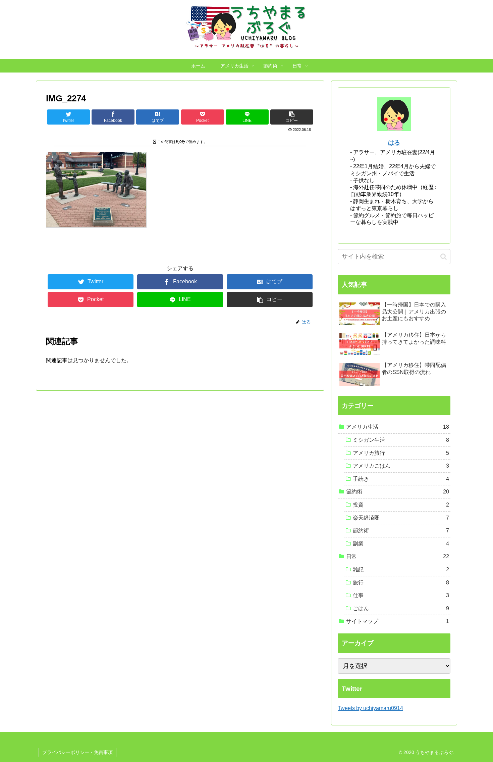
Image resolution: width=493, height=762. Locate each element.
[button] (443, 256)
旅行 (401, 582)
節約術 (397, 491)
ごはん (401, 608)
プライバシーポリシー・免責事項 (77, 752)
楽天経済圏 (401, 518)
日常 (397, 556)
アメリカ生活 (397, 427)
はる (394, 142)
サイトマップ (397, 621)
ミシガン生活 (401, 440)
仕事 (401, 595)
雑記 (401, 569)
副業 (401, 543)
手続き (401, 479)
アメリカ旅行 (401, 453)
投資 (401, 505)
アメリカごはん (401, 466)
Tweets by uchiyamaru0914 (370, 708)
